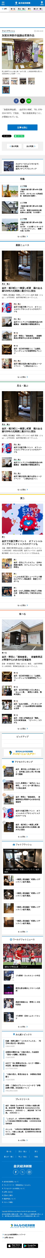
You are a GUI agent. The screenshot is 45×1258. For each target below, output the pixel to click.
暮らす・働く (38, 9)
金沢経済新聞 (22, 3)
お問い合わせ (8, 1192)
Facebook (15, 1172)
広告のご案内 (8, 1195)
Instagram (29, 1172)
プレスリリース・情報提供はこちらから (17, 1185)
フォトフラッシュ (8, 31)
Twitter (22, 1172)
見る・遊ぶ (21, 9)
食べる (13, 9)
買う (29, 9)
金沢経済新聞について (11, 1182)
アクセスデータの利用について (14, 1188)
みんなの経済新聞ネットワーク (22, 1226)
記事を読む (23, 127)
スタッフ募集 (8, 1202)
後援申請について (10, 1199)
